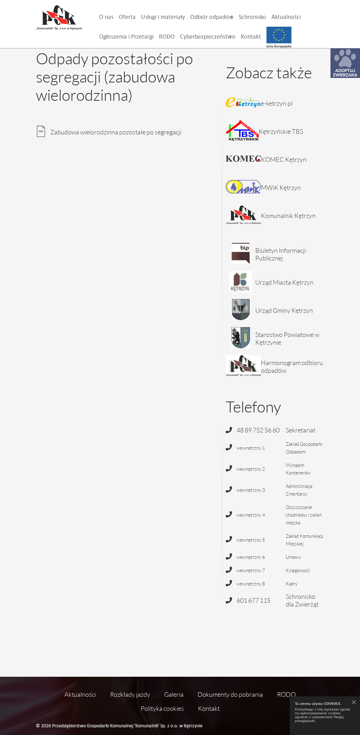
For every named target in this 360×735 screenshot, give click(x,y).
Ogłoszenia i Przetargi (126, 36)
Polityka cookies (162, 708)
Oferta (127, 17)
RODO (167, 36)
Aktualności (286, 17)
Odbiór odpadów (211, 17)
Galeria (174, 694)
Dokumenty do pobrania (230, 694)
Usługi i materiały (163, 17)
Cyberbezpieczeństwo (208, 36)
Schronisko (252, 17)
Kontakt (251, 36)
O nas (106, 17)
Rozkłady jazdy (130, 694)
